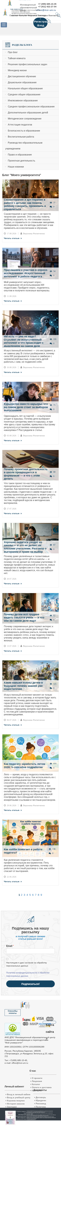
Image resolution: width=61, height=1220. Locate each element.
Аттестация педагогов (20, 124)
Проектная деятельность (21, 160)
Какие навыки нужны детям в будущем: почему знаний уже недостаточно (23, 685)
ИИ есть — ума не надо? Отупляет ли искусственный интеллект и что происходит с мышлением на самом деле (24, 341)
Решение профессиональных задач (27, 64)
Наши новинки (16, 166)
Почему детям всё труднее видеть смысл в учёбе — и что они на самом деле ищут (24, 617)
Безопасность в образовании (24, 130)
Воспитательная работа (21, 136)
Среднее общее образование (24, 94)
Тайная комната (16, 58)
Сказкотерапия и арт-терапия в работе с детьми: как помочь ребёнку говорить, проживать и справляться (25, 204)
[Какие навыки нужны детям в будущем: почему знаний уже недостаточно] (30, 676)
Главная (14, 15)
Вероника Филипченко (34, 233)
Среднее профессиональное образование (31, 106)
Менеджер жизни (17, 70)
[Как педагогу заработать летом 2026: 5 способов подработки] (30, 753)
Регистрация (42, 21)
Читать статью (11, 238)
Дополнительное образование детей (28, 112)
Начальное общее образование (25, 88)
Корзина (32, 15)
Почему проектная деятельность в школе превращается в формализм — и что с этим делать (26, 474)
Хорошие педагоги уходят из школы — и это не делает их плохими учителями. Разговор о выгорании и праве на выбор (25, 547)
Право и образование (20, 154)
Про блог (13, 52)
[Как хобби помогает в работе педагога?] (30, 838)
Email (9, 946)
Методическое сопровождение (24, 118)
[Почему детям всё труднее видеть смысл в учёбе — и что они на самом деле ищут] (30, 608)
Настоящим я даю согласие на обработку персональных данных (26, 964)
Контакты (54, 15)
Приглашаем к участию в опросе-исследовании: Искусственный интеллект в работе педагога (26, 273)
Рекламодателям (43, 1103)
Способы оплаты (12, 1012)
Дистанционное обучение (22, 76)
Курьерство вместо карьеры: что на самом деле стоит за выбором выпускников (26, 407)
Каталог (23, 15)
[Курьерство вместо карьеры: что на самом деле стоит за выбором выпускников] (30, 397)
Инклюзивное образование (23, 100)
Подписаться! (30, 984)
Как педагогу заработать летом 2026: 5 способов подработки (24, 765)
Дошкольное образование (22, 82)
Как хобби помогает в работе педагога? (23, 851)
